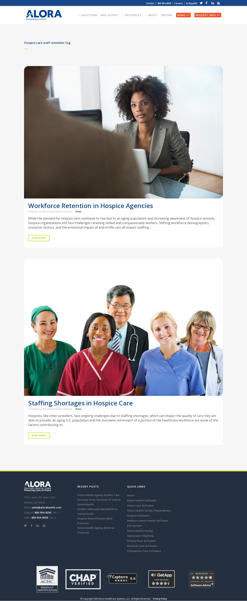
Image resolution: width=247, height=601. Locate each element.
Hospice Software (138, 515)
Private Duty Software (141, 541)
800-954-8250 (43, 512)
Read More (39, 238)
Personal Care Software (142, 546)
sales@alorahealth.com (46, 507)
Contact (150, 3)
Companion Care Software (144, 551)
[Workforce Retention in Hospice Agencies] (123, 132)
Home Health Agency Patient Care (98, 495)
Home (131, 495)
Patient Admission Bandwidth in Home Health (97, 511)
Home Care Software (140, 505)
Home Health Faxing (140, 530)
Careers (178, 3)
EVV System (134, 525)
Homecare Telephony (140, 535)
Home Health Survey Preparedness (149, 510)
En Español (191, 3)
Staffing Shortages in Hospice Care (80, 403)
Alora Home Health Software (57, 211)
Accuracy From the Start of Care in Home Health (99, 502)
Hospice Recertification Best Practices (94, 521)
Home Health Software (141, 500)
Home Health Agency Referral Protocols (95, 530)
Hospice (35, 211)
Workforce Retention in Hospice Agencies (90, 205)
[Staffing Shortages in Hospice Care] (123, 327)
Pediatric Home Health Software (147, 520)
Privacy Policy (160, 598)
